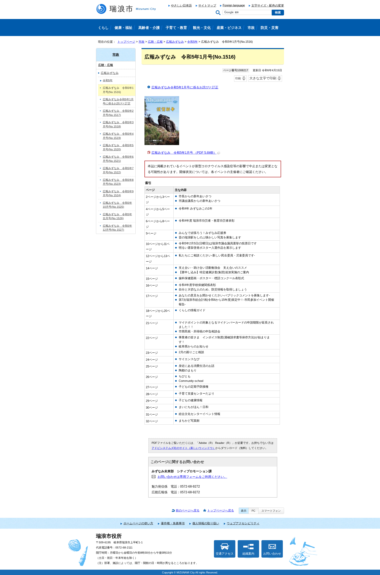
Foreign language (234, 5)
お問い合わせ (272, 553)
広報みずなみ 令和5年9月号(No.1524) (118, 193)
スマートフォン (271, 510)
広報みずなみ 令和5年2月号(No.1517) (118, 113)
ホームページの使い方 (138, 523)
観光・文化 (202, 28)
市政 (141, 41)
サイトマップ (207, 5)
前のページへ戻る (188, 510)
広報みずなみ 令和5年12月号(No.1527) (117, 228)
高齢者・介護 (149, 28)
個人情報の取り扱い (205, 523)
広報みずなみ (175, 41)
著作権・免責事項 (173, 523)
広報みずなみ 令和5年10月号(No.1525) (117, 205)
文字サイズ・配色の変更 (267, 5)
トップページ (126, 41)
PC (253, 510)
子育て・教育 (176, 28)
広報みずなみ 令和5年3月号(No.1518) (118, 124)
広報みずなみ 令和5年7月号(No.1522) (118, 170)
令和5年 (192, 41)
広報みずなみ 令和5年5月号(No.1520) (118, 147)
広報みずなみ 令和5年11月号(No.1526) (117, 216)
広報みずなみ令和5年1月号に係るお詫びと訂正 (184, 87)
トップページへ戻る (220, 510)
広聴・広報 (155, 41)
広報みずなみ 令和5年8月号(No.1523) (118, 182)
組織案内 (248, 553)
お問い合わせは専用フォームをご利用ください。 (192, 476)
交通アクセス (225, 553)
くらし (103, 28)
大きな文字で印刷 (262, 78)
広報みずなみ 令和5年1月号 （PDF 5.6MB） (184, 152)
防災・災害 (269, 28)
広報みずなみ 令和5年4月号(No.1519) (118, 135)
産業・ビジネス (229, 28)
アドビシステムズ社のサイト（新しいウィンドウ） (183, 448)
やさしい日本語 (181, 5)
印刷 (238, 78)
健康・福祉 (123, 28)
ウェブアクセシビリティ (243, 523)
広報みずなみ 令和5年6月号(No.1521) (118, 158)
